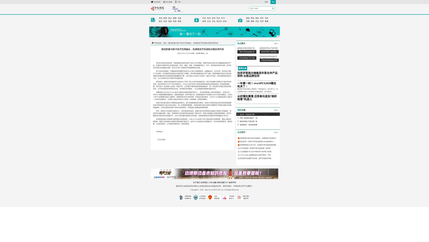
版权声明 (232, 182)
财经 (165, 18)
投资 (225, 21)
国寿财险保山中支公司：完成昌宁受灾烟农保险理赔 (257, 145)
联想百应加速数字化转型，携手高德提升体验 (254, 158)
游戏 (248, 18)
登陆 (273, 2)
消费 (248, 21)
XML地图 (213, 182)
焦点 (170, 18)
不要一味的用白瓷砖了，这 (247, 118)
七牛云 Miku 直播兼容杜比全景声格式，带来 (254, 155)
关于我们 (196, 182)
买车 (262, 18)
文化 (213, 21)
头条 (179, 18)
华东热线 (157, 43)
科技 (165, 21)
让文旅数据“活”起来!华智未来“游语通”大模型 (254, 151)
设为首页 (157, 2)
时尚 (209, 18)
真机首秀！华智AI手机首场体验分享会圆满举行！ (256, 141)
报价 (257, 18)
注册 (266, 2)
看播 (266, 21)
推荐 (175, 18)
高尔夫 (219, 21)
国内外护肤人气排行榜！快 (247, 121)
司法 (218, 18)
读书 (213, 18)
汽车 (204, 18)
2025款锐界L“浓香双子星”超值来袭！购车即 (254, 148)
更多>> (276, 43)
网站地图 (220, 182)
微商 (252, 21)
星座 (175, 21)
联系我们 (204, 182)
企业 (209, 21)
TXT (226, 182)
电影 (170, 21)
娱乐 (160, 21)
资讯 (160, 18)
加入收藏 (169, 2)
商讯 (252, 18)
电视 (179, 21)
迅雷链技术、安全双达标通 (247, 125)
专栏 (266, 18)
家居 (204, 21)
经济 (262, 21)
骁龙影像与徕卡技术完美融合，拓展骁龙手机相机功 (257, 138)
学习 (223, 18)
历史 (257, 21)
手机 (179, 2)
